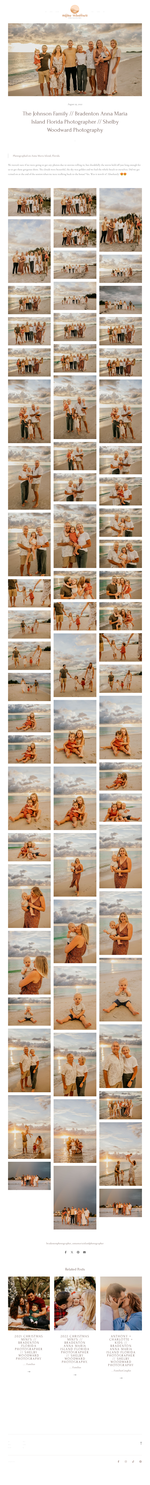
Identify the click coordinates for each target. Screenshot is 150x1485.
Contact (24, 1441)
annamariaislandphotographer (88, 1243)
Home (9, 1441)
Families (30, 1364)
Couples (127, 1370)
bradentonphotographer (58, 1243)
